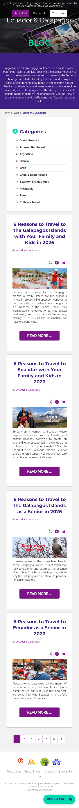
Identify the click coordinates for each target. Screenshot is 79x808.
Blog (16, 112)
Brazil (23, 168)
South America (29, 140)
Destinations (13, 771)
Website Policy (47, 783)
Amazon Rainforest (32, 147)
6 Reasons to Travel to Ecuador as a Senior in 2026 (39, 627)
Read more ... (39, 336)
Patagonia (26, 188)
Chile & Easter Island (33, 175)
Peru (23, 195)
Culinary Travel (30, 202)
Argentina (26, 154)
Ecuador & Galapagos (34, 181)
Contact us (10, 783)
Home (6, 112)
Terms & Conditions (28, 783)
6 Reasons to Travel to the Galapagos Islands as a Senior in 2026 (39, 505)
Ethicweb (47, 789)
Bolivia (24, 161)
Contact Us (51, 771)
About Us (67, 771)
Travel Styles (32, 771)
